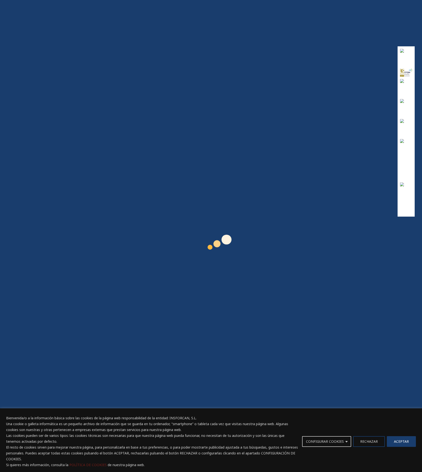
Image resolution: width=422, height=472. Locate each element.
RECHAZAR (369, 441)
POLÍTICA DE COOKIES (88, 464)
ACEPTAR (401, 441)
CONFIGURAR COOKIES (325, 441)
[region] (211, 440)
